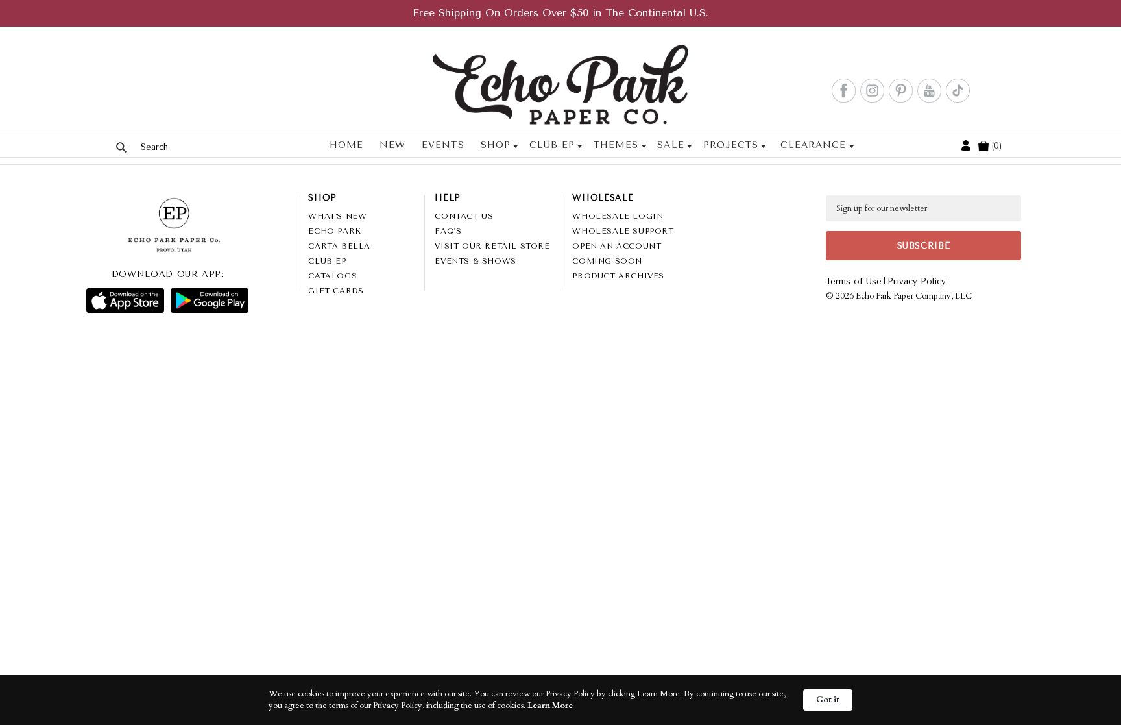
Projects (730, 145)
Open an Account (616, 246)
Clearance (813, 145)
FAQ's (448, 231)
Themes (616, 145)
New (392, 145)
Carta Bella (339, 246)
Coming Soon (607, 260)
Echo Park (334, 231)
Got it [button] (827, 700)
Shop (496, 145)
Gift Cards (335, 290)
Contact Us (464, 216)
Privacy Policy (916, 281)
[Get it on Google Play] (209, 300)
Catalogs (332, 275)
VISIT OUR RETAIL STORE (492, 246)
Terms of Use (854, 281)
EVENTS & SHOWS (475, 260)
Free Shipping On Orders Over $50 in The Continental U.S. (560, 12)
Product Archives (618, 275)
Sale (670, 145)
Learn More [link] (550, 705)
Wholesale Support (622, 231)
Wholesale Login (617, 216)
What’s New (337, 216)
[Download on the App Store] (125, 300)
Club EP (552, 145)
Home (346, 145)
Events (443, 145)
